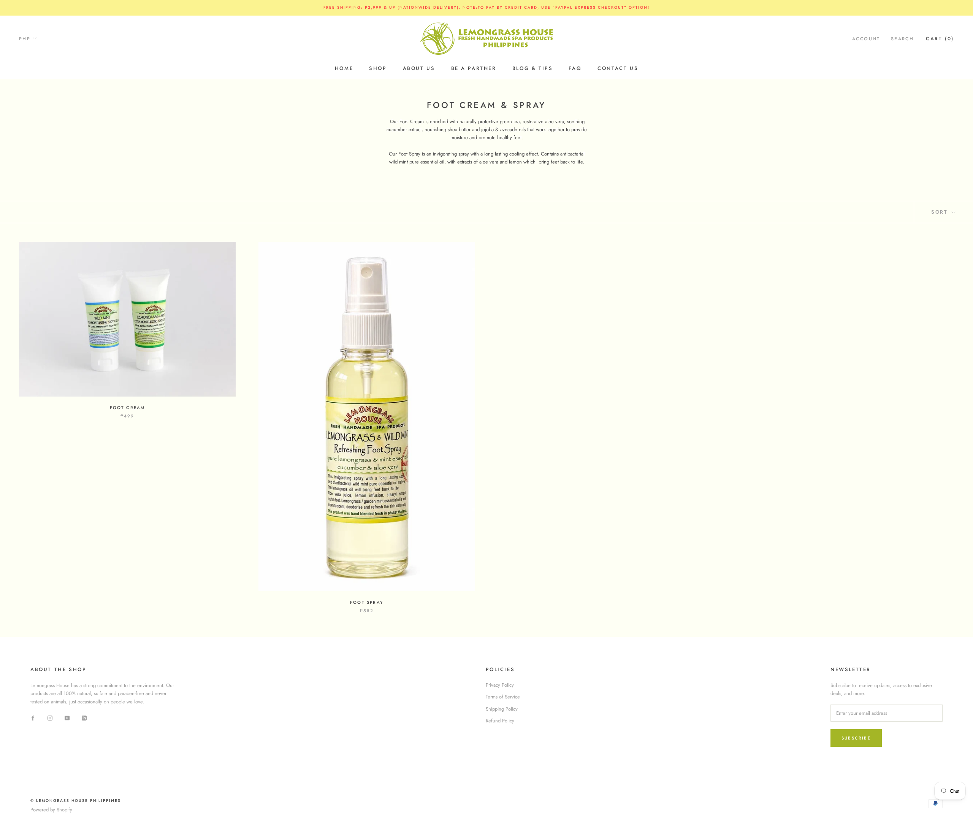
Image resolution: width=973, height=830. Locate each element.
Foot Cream (127, 408)
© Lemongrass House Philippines (75, 800)
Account (866, 38)
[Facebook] (32, 717)
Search (902, 38)
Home (344, 67)
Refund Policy (500, 720)
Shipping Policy (502, 709)
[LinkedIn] (84, 717)
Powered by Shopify (51, 809)
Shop (378, 67)
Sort (940, 212)
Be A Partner (473, 67)
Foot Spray (366, 602)
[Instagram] (50, 717)
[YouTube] (67, 717)
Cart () (940, 38)
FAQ (575, 67)
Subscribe (856, 738)
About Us (419, 67)
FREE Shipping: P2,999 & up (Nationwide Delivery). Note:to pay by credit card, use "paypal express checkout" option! (486, 7)
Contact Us (617, 67)
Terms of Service (503, 696)
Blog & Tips (532, 67)
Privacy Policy (500, 685)
